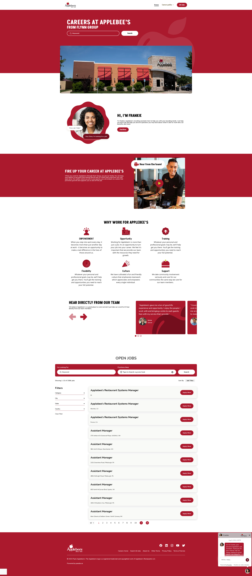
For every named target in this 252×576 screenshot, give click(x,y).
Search (129, 33)
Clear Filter (59, 414)
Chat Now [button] (123, 130)
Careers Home (123, 551)
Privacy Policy (166, 551)
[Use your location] (172, 372)
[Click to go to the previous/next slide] (135, 336)
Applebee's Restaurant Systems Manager (115, 390)
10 (136, 523)
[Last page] (147, 522)
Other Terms (155, 551)
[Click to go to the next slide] (83, 316)
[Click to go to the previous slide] (72, 316)
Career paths (167, 5)
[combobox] (147, 372)
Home (156, 5)
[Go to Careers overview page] (72, 5)
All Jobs (182, 5)
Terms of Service (179, 551)
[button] (70, 393)
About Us (146, 551)
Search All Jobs (135, 551)
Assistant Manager (101, 430)
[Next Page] (141, 522)
